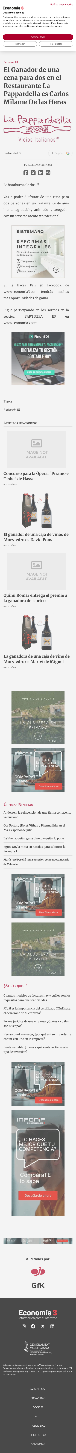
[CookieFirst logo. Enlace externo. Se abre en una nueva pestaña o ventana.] (13, 8)
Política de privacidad (61, 4)
